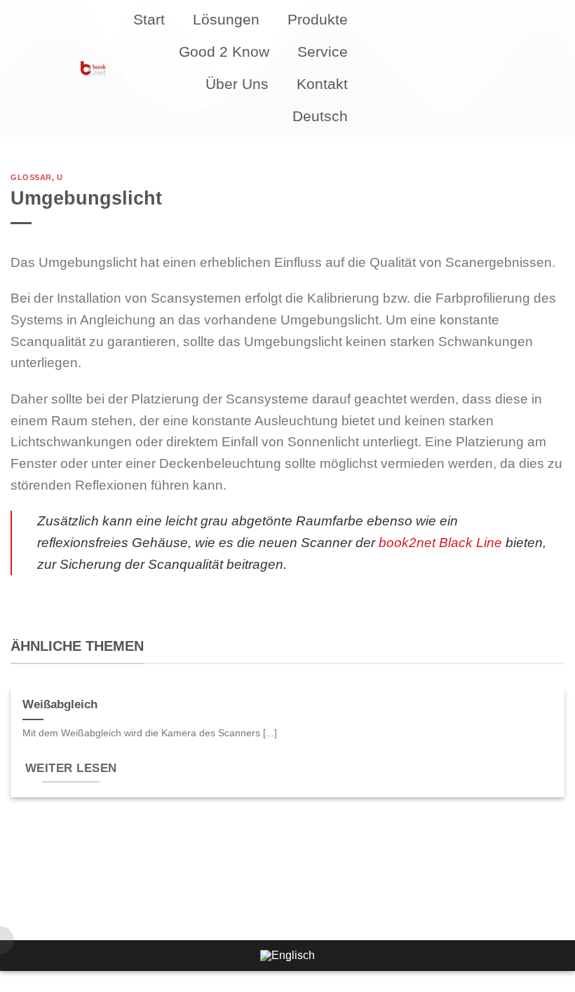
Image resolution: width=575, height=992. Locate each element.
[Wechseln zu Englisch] (287, 955)
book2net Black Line (440, 542)
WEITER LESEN (71, 768)
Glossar (31, 177)
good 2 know (224, 51)
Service (322, 51)
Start (149, 19)
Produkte (318, 19)
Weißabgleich (59, 704)
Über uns (237, 84)
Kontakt (322, 84)
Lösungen (226, 19)
